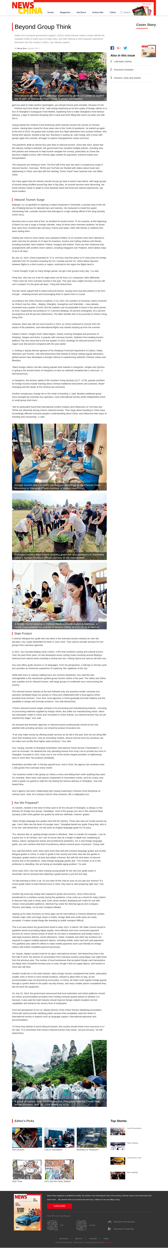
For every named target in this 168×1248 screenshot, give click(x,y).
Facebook (93, 1239)
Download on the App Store (124, 1222)
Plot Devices (18, 1149)
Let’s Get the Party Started (57, 1181)
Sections (81, 12)
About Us (78, 1239)
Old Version (146, 4)
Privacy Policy (109, 1242)
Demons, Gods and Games (127, 78)
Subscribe (97, 12)
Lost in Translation (53, 1149)
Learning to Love (134, 1158)
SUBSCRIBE (59, 1206)
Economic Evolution (123, 69)
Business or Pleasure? (88, 1149)
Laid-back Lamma (123, 61)
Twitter (106, 1239)
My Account (63, 1239)
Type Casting (132, 1143)
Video (113, 12)
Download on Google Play (124, 1229)
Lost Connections (134, 1128)
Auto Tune (17, 1181)
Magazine (65, 12)
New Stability (132, 1172)
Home (50, 12)
